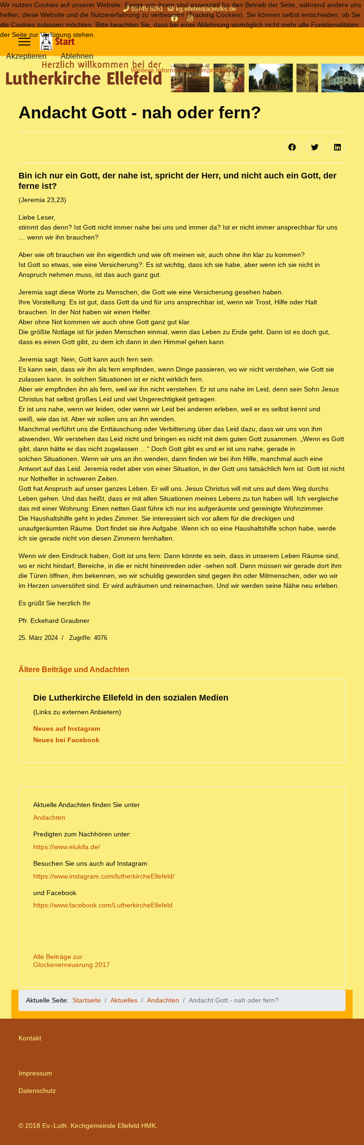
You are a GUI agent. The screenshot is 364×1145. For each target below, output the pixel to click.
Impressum (35, 1073)
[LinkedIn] (337, 147)
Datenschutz (37, 1090)
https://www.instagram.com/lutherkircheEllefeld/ (103, 876)
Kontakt (29, 1038)
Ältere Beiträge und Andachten (73, 670)
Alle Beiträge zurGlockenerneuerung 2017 (71, 960)
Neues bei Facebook (66, 740)
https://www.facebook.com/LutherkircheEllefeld (103, 905)
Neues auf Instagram (66, 728)
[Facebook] (292, 147)
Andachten (49, 817)
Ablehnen (77, 56)
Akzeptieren (26, 56)
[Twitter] (315, 147)
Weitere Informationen (164, 70)
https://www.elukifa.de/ (66, 847)
